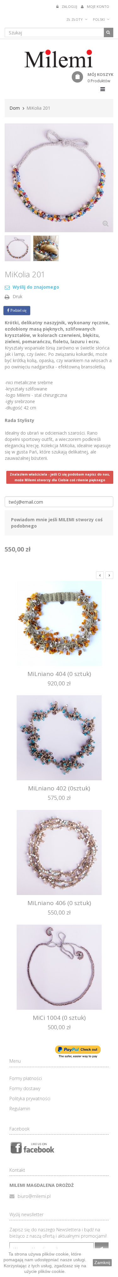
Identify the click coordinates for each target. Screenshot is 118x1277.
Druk (17, 296)
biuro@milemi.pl (34, 1196)
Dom (14, 108)
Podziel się (17, 310)
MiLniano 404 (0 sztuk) (59, 674)
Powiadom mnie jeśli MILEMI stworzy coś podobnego (57, 523)
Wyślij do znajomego (36, 287)
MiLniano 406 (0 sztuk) (59, 903)
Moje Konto (98, 6)
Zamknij (102, 1262)
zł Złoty (74, 19)
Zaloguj (69, 6)
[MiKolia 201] (17, 248)
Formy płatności (25, 1078)
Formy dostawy (24, 1088)
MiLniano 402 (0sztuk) (59, 788)
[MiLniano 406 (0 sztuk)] (59, 852)
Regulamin (19, 1109)
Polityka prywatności (29, 1098)
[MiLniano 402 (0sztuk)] (59, 737)
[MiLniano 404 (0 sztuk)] (59, 623)
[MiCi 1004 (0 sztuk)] (59, 966)
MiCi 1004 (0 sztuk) (59, 1018)
